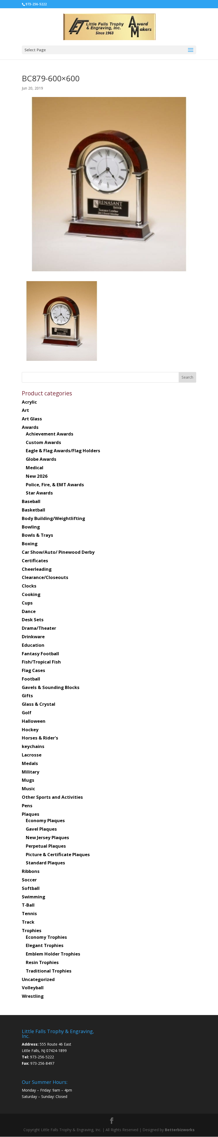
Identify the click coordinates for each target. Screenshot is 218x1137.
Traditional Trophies (49, 971)
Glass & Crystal (38, 704)
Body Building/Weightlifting (53, 518)
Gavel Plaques (41, 829)
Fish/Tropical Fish (41, 662)
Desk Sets (33, 619)
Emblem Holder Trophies (53, 954)
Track (28, 922)
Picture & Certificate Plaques (58, 854)
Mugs (28, 780)
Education (33, 645)
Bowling (31, 527)
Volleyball (33, 987)
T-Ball (28, 905)
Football (31, 679)
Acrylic (29, 402)
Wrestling (33, 996)
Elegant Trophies (45, 945)
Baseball (31, 501)
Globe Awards (41, 459)
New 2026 (37, 476)
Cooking (31, 594)
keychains (33, 746)
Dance (29, 611)
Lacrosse (31, 755)
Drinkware (33, 636)
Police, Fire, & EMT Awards (55, 484)
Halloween (33, 721)
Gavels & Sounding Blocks (50, 687)
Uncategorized (38, 979)
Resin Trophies (42, 962)
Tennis (29, 913)
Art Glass (32, 419)
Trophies (31, 930)
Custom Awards (43, 442)
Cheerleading (37, 569)
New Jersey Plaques (47, 837)
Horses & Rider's (40, 738)
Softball (31, 888)
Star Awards (39, 493)
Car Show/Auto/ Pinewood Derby (58, 552)
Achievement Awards (49, 434)
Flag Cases (33, 670)
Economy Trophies (46, 937)
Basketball (33, 510)
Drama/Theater (39, 628)
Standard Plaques (45, 863)
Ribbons (31, 871)
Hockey (30, 729)
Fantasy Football (40, 653)
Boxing (29, 543)
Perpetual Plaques (46, 846)
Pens (27, 805)
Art (25, 410)
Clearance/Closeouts (45, 577)
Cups (27, 603)
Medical (34, 467)
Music (28, 788)
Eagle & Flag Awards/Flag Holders (63, 450)
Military (30, 772)
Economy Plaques (45, 820)
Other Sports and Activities (52, 797)
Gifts (27, 695)
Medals (30, 763)
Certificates (35, 560)
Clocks (29, 586)
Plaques (30, 814)
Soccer (29, 880)
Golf (26, 712)
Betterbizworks (179, 1129)
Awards (30, 427)
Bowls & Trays (37, 535)
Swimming (33, 897)
